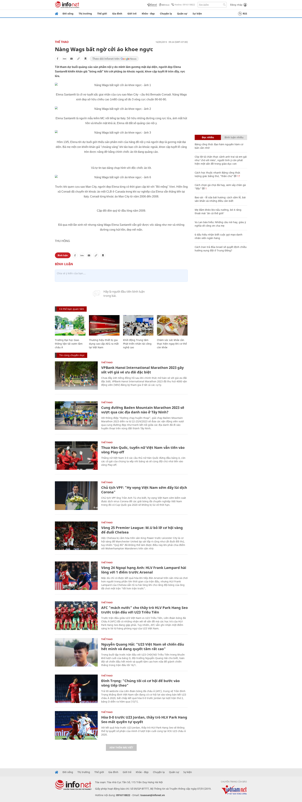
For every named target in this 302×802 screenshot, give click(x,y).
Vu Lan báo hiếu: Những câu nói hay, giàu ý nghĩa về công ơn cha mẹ (220, 223)
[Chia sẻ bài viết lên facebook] (57, 58)
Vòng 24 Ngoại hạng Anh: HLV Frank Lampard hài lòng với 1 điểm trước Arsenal (143, 570)
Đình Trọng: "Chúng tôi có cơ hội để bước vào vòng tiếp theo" (140, 683)
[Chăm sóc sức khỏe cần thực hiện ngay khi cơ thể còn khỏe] (172, 325)
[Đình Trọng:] (76, 689)
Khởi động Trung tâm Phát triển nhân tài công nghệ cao (137, 343)
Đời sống (68, 13)
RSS (245, 13)
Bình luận (63, 255)
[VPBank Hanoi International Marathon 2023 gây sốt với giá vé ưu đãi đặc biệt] (76, 375)
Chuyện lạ (166, 13)
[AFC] (76, 615)
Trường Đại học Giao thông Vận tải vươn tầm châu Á (68, 343)
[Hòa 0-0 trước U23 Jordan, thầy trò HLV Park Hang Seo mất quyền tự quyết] (76, 725)
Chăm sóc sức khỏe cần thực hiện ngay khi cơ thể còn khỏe (172, 343)
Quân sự (182, 13)
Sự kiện (197, 13)
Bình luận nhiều (234, 137)
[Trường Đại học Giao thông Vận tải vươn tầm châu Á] (70, 325)
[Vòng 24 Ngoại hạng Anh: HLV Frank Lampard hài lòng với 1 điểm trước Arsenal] (76, 575)
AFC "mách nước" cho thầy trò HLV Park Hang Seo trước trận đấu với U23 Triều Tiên (144, 610)
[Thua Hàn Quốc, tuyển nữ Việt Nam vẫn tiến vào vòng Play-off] (76, 455)
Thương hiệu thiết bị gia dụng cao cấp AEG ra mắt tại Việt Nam (104, 343)
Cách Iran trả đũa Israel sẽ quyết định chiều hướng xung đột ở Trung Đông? (221, 248)
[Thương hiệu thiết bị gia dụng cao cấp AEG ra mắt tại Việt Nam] (104, 325)
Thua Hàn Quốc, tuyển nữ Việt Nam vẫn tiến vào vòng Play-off (143, 449)
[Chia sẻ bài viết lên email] (71, 58)
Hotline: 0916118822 (185, 4)
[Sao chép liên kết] (78, 58)
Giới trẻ (131, 13)
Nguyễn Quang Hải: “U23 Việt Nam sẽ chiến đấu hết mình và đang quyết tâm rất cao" (142, 646)
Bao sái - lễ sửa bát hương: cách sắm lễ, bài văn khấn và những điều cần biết (220, 199)
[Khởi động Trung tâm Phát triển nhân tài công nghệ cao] (138, 325)
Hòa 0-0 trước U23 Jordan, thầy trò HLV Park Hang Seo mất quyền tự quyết (144, 719)
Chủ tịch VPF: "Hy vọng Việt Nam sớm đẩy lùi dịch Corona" (144, 489)
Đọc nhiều (208, 137)
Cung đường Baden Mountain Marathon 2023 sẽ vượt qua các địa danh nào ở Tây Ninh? (142, 409)
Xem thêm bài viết (121, 747)
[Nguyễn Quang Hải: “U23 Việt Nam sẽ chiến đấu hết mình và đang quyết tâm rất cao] (76, 652)
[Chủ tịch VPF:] (76, 495)
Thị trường (85, 13)
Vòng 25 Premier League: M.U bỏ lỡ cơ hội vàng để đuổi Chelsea (142, 530)
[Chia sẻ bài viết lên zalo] (64, 58)
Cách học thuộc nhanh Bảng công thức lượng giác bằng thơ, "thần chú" (217, 174)
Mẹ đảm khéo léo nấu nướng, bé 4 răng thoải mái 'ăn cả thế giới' (218, 211)
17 (238, 176)
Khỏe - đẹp (148, 13)
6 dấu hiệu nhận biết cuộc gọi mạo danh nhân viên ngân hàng (218, 236)
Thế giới (102, 13)
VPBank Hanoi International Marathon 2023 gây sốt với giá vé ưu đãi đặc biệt (142, 369)
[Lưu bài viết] (85, 58)
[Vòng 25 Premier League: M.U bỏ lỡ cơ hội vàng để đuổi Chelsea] (76, 535)
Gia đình (117, 13)
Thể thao (62, 42)
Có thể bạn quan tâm (71, 309)
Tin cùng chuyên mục (72, 355)
